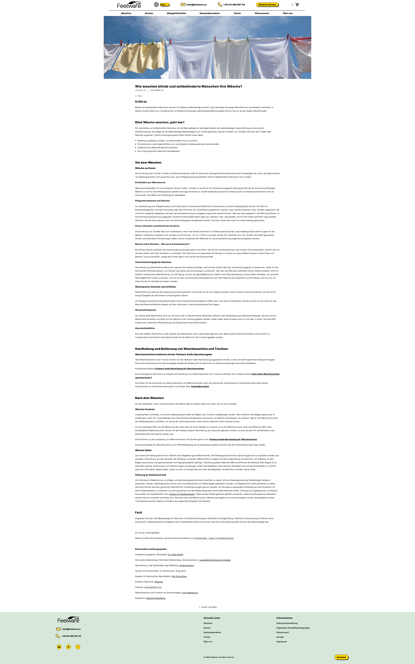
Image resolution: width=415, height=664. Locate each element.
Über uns (208, 641)
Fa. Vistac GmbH (175, 554)
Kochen (207, 627)
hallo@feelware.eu (196, 4)
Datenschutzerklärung (286, 623)
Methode (159, 581)
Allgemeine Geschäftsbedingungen (293, 627)
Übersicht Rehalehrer (155, 598)
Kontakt (280, 637)
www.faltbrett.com (153, 587)
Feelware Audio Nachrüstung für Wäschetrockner (233, 439)
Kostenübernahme (200, 386)
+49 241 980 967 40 (234, 4)
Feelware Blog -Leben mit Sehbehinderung (214, 538)
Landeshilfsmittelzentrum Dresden (215, 560)
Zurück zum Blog (209, 607)
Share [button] (140, 96)
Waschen (208, 623)
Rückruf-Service (267, 4)
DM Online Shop (179, 576)
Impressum (281, 641)
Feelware (214, 657)
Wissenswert (282, 632)
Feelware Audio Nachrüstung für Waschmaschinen (179, 368)
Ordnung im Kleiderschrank (181, 494)
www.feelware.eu (190, 592)
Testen (207, 637)
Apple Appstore (187, 565)
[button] (164, 4)
